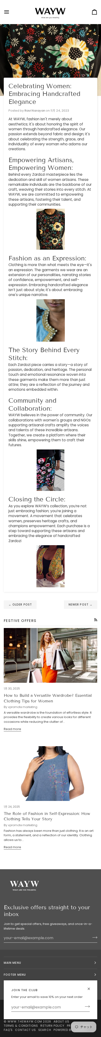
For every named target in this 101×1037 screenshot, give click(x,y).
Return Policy (52, 1026)
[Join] (86, 1006)
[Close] (90, 988)
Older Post (20, 604)
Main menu (12, 963)
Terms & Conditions (21, 1026)
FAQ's (8, 1030)
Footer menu (15, 975)
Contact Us (25, 1030)
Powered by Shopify (70, 1030)
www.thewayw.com (25, 1021)
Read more (12, 729)
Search (44, 1030)
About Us (62, 1021)
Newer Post (81, 604)
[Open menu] (11, 12)
